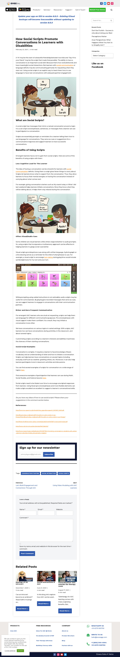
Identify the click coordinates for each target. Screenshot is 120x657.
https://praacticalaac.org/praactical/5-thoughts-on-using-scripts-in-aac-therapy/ (42, 417)
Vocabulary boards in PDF (45, 635)
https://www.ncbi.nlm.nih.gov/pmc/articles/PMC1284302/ (32, 426)
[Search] (111, 10)
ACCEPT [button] (20, 650)
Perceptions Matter (99, 36)
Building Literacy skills (44, 645)
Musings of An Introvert (22, 583)
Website (59, 509)
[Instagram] (112, 3)
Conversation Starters (30, 473)
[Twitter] (105, 3)
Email (40, 509)
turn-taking (48, 257)
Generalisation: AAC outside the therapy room (66, 584)
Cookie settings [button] (10, 651)
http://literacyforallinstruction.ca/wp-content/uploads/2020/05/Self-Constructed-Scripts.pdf (41, 421)
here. (23, 370)
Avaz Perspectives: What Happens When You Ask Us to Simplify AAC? (102, 42)
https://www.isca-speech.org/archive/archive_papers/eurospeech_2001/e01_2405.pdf (40, 410)
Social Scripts (63, 473)
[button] (40, 9)
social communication (64, 65)
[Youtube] (108, 3)
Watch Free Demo (97, 10)
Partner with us (67, 645)
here (44, 378)
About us (65, 631)
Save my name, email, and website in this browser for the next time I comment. (45, 548)
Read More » (22, 609)
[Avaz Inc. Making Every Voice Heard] (14, 3)
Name (22, 509)
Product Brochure (68, 635)
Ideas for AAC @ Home (44, 631)
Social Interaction (49, 473)
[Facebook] (101, 3)
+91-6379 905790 (97, 628)
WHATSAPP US (97, 626)
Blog (63, 640)
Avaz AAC (13, 631)
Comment (24, 518)
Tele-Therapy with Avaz (44, 640)
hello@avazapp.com (99, 637)
